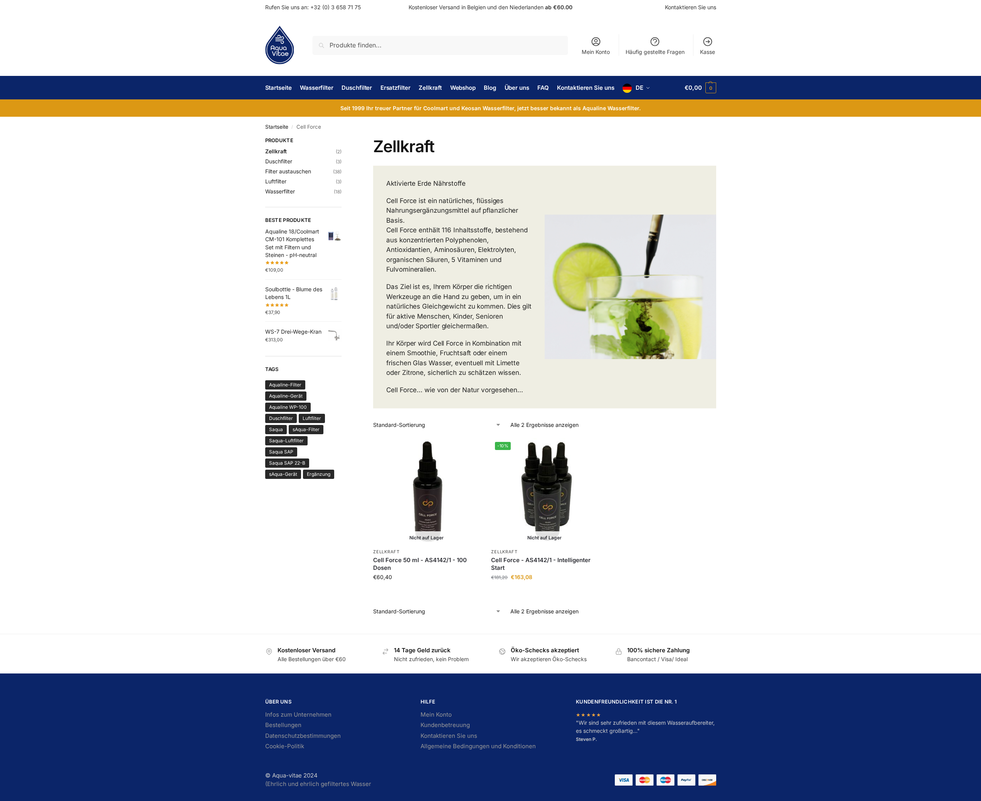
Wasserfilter (280, 191)
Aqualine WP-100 (288, 407)
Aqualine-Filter (285, 385)
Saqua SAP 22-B (287, 463)
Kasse (707, 52)
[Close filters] (344, 141)
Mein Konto (596, 52)
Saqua (276, 429)
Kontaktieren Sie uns (690, 7)
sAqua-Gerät (283, 474)
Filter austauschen (288, 171)
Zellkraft (386, 551)
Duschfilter (278, 161)
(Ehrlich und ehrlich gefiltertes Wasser (318, 784)
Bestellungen (283, 725)
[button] (700, 87)
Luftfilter (275, 181)
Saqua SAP (281, 452)
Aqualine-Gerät (286, 396)
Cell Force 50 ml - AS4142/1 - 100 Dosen (420, 563)
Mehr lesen (426, 593)
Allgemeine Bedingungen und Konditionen (478, 746)
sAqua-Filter (306, 429)
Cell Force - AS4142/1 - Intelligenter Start (541, 563)
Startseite (276, 127)
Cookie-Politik (284, 746)
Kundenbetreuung (445, 725)
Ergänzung (318, 474)
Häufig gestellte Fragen (655, 52)
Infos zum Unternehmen (298, 714)
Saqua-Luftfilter (286, 440)
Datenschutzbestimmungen (303, 735)
